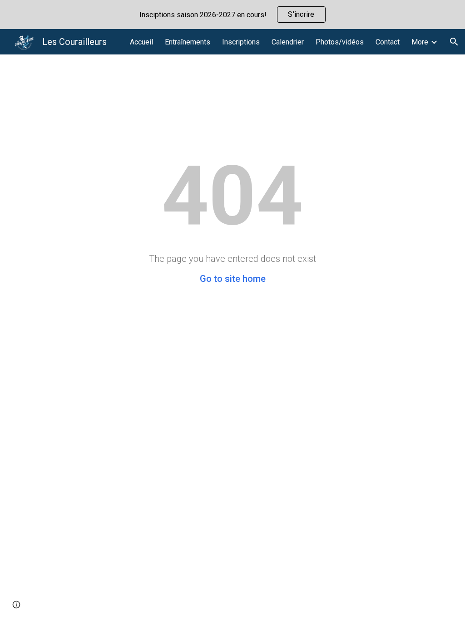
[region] (232, 14)
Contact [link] (388, 42)
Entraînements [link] (187, 42)
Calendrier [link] (288, 42)
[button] (454, 42)
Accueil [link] (141, 42)
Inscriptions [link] (241, 42)
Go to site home (233, 278)
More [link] (419, 42)
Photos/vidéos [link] (340, 42)
